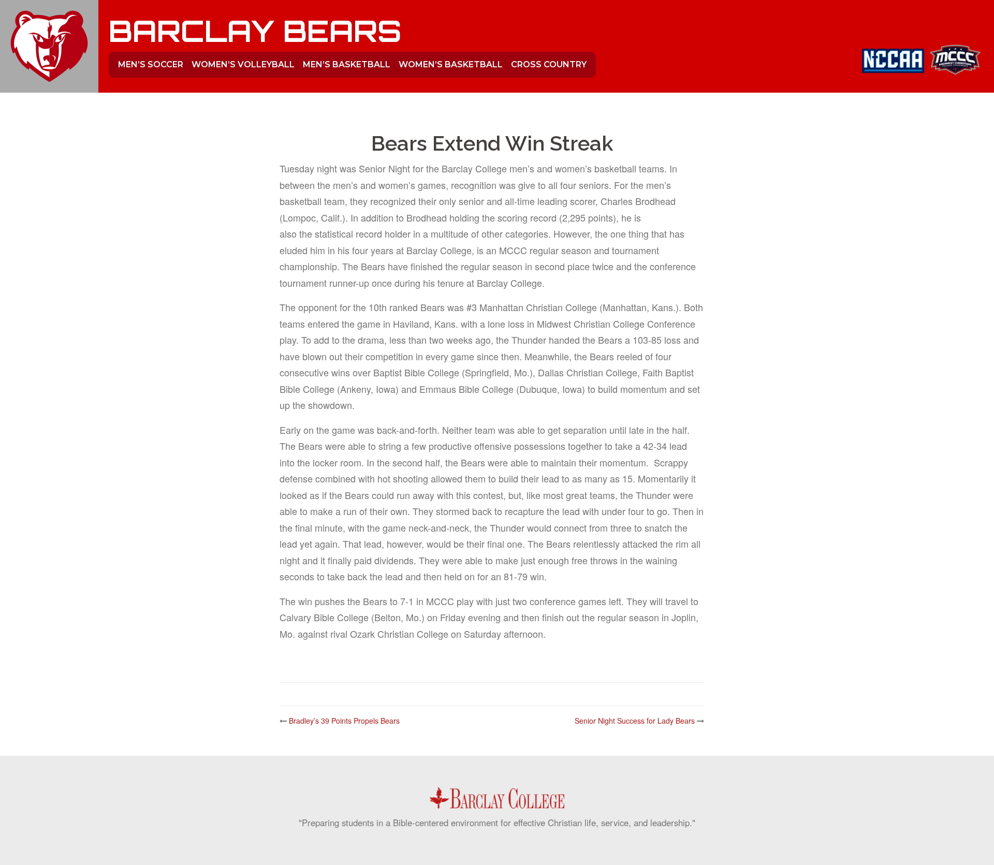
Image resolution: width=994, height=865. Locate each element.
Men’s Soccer (150, 64)
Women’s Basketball (451, 64)
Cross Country (549, 64)
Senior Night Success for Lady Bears (635, 720)
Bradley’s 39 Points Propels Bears (344, 720)
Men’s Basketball (346, 64)
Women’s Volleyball (243, 64)
